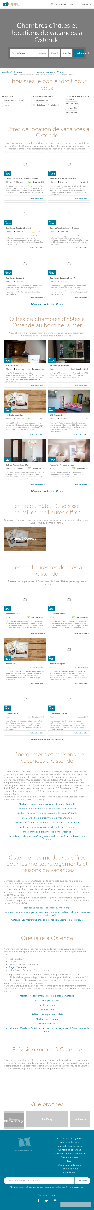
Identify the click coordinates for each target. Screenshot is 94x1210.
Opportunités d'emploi (70, 1164)
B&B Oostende (56, 415)
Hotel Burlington (57, 663)
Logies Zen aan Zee (15, 415)
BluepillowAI (69, 1172)
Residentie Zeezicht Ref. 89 (18, 228)
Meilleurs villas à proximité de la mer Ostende (47, 831)
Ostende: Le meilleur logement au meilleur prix (47, 907)
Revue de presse (69, 1157)
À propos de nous (69, 1142)
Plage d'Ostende (17, 967)
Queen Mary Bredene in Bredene (64, 228)
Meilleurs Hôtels (47, 1009)
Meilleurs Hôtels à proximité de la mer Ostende (47, 817)
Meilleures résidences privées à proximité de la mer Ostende (47, 822)
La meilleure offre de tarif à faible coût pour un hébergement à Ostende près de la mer (47, 1029)
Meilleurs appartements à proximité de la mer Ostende (47, 808)
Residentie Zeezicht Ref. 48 (62, 278)
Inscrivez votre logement (70, 1138)
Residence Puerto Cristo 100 (63, 178)
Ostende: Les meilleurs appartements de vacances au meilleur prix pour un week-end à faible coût (47, 914)
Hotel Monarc (12, 713)
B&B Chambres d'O (14, 365)
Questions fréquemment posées (70, 1153)
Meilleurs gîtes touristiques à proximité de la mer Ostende (47, 813)
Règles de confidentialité (70, 1146)
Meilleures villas (47, 1023)
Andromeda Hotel (14, 614)
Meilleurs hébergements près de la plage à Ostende (47, 995)
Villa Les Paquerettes (59, 365)
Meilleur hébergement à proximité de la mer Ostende (47, 803)
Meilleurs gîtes (47, 1005)
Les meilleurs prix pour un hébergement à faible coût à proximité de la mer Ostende (47, 838)
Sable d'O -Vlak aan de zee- (62, 465)
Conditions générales (69, 1149)
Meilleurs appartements (47, 1000)
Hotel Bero (11, 663)
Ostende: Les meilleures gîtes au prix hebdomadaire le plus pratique (47, 919)
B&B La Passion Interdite (17, 465)
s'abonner (82, 1180)
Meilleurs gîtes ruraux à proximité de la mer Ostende (47, 827)
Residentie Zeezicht (15, 278)
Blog (69, 1161)
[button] (39, 1201)
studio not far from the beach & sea (22, 178)
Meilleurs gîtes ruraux (47, 1019)
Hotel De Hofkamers (59, 713)
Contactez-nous (69, 1168)
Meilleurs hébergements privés (47, 1014)
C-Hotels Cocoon (58, 614)
